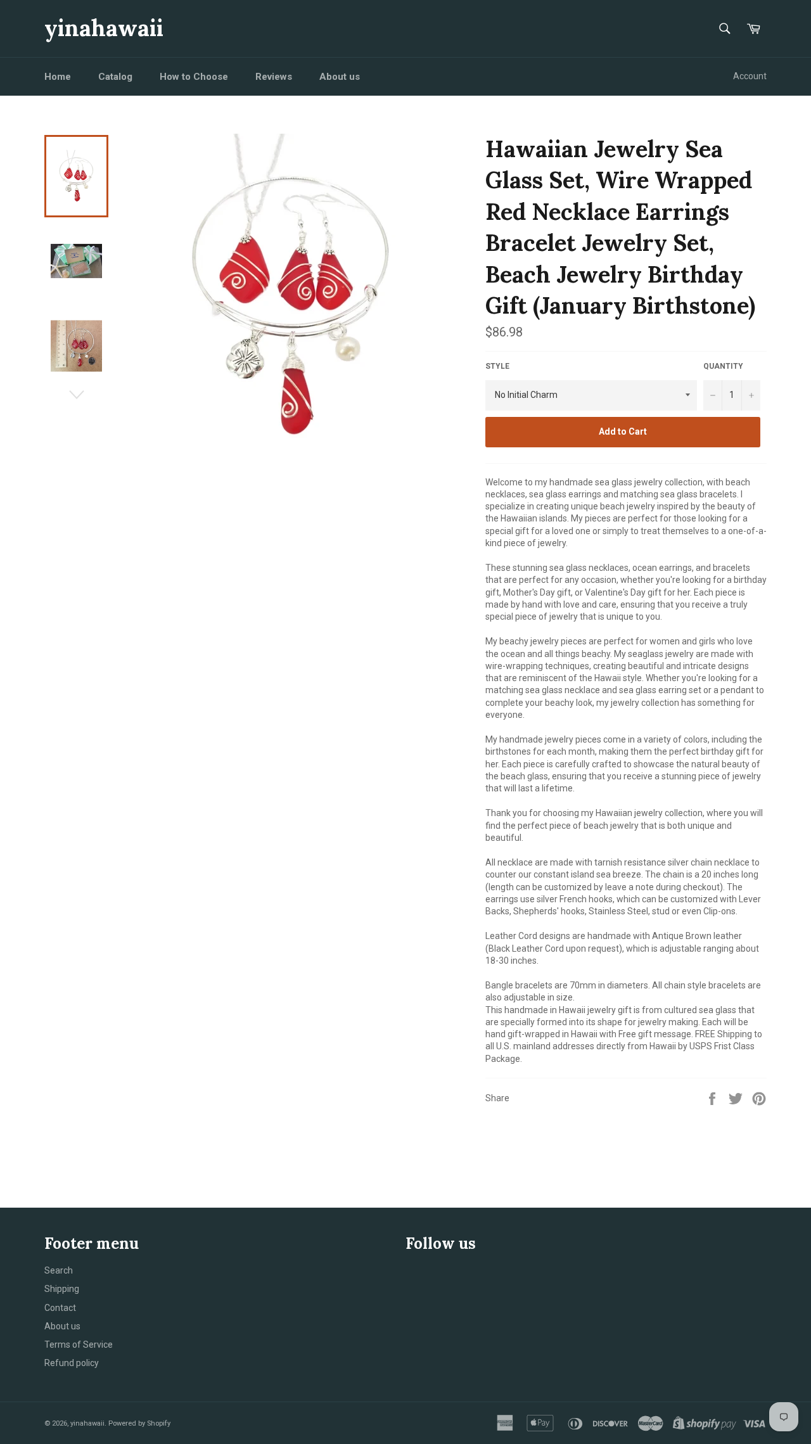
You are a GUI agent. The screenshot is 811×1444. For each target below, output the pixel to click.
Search (58, 1270)
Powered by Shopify (139, 1423)
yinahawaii (103, 27)
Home (57, 76)
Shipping (61, 1289)
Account (750, 76)
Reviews (273, 76)
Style (497, 366)
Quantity (723, 366)
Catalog (115, 76)
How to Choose (194, 76)
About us (339, 76)
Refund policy (71, 1363)
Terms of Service (78, 1344)
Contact (60, 1308)
